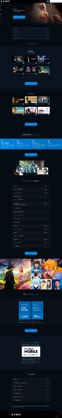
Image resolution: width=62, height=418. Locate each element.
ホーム (35, 414)
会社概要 (37, 414)
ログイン (48, 1)
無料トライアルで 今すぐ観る (55, 1)
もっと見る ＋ (31, 77)
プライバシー (40, 414)
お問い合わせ (42, 414)
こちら (24, 19)
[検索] (45, 1)
